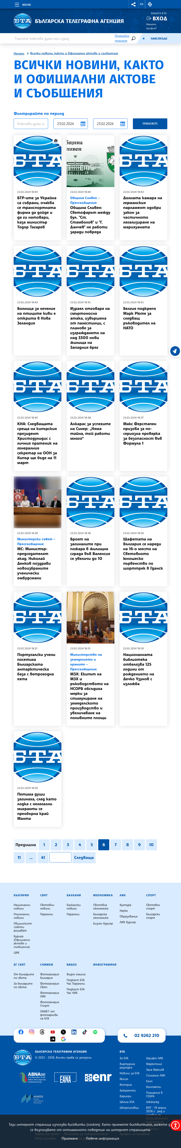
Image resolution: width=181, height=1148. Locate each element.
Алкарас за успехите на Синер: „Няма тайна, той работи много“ (90, 431)
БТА (122, 1051)
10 (151, 844)
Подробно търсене (122, 38)
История (126, 1085)
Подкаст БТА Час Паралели (76, 981)
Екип (149, 1081)
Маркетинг (154, 1064)
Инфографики (105, 964)
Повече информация (102, 1138)
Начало (19, 53)
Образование (129, 916)
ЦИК (16, 953)
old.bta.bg (152, 1102)
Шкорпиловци (129, 1108)
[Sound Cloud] (54, 1039)
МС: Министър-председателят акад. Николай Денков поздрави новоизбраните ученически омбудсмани (36, 558)
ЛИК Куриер (128, 922)
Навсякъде (159, 38)
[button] (133, 4)
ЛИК (123, 895)
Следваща (84, 857)
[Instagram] (32, 1032)
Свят (44, 895)
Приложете (150, 123)
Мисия (124, 1079)
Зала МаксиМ (155, 1070)
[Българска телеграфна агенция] (23, 1057)
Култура (125, 905)
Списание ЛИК (155, 1075)
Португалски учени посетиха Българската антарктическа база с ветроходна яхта (36, 666)
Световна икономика (100, 906)
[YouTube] (54, 1032)
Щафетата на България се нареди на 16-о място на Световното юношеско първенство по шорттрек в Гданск (143, 554)
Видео (72, 964)
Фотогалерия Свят (49, 985)
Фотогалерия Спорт (49, 1004)
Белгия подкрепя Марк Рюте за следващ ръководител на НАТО (139, 318)
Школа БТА (127, 1102)
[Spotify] (96, 1032)
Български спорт (153, 916)
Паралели (46, 914)
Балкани (74, 895)
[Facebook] (22, 1032)
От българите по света (24, 976)
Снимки (46, 964)
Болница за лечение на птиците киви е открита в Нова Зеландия (36, 316)
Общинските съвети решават (23, 927)
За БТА (124, 1058)
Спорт (151, 895)
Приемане (70, 1138)
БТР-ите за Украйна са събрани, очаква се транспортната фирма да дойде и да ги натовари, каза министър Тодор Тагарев (37, 212)
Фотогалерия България (49, 976)
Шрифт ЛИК (154, 1058)
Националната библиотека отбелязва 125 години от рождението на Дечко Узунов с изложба (138, 669)
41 (43, 857)
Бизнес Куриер (103, 923)
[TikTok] (85, 1032)
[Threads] (43, 1032)
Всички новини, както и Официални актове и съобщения (74, 53)
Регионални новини (21, 916)
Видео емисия (76, 974)
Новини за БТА (130, 1073)
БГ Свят (20, 964)
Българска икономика (100, 916)
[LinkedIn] (75, 1032)
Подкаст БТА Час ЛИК (76, 991)
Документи (128, 1090)
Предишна (25, 844)
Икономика (103, 895)
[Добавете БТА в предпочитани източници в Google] (64, 1039)
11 (19, 857)
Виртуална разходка (127, 1065)
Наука (124, 911)
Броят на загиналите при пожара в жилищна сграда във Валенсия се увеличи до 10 (90, 549)
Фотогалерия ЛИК (49, 994)
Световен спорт (153, 906)
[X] (64, 1032)
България (21, 895)
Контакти (153, 1087)
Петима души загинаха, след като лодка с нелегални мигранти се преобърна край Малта (37, 806)
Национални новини (22, 906)
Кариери (125, 1096)
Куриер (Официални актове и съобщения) (22, 942)
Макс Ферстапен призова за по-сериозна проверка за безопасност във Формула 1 (142, 433)
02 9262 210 (146, 1035)
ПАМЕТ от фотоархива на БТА (49, 1015)
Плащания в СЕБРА (154, 1094)
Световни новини (47, 906)
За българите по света (23, 985)
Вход (160, 18)
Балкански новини (74, 906)
